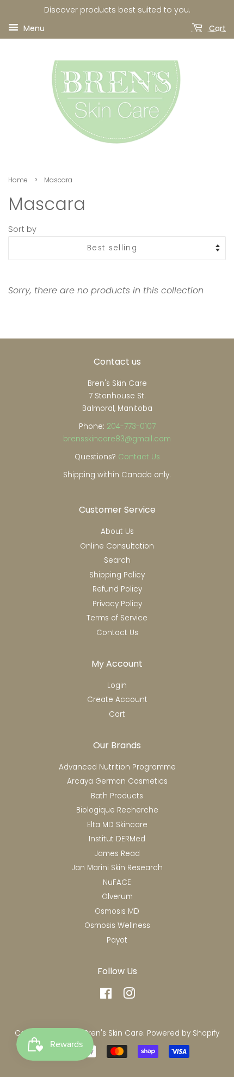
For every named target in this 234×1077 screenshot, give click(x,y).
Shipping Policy (117, 575)
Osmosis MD (117, 911)
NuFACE (117, 882)
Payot (117, 940)
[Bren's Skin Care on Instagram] (129, 995)
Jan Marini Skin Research (117, 868)
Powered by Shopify (183, 1033)
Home (18, 179)
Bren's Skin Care (113, 1033)
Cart (216, 27)
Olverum (117, 896)
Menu (33, 27)
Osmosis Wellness (117, 925)
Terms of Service (117, 618)
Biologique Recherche (117, 810)
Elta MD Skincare (117, 825)
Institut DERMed (117, 839)
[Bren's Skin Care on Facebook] (106, 995)
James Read (117, 853)
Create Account (117, 699)
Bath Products (117, 796)
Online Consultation (117, 546)
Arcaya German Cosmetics (117, 781)
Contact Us (139, 457)
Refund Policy (117, 589)
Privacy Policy (117, 604)
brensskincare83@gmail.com (117, 439)
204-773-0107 (131, 426)
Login (117, 685)
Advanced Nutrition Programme (117, 767)
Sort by (22, 229)
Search (117, 560)
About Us (117, 531)
